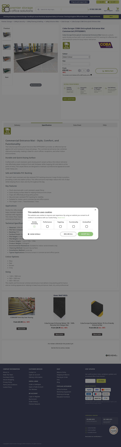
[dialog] (60, 223)
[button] (34, 234)
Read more (61, 217)
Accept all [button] (85, 234)
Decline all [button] (68, 234)
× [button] (95, 209)
